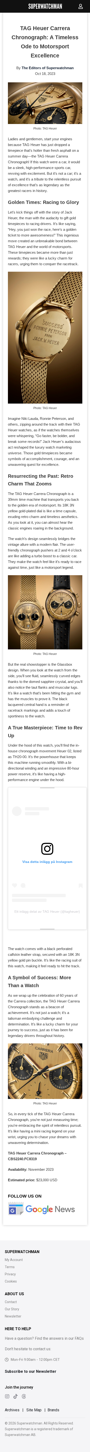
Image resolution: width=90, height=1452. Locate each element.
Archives (12, 1410)
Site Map (34, 1410)
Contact (11, 1302)
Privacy (10, 1274)
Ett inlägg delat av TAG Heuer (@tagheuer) (47, 911)
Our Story (12, 1309)
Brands (53, 1410)
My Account (14, 1260)
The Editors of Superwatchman (48, 68)
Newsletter (13, 1316)
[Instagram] (7, 1396)
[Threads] (24, 1396)
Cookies (11, 1281)
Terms (10, 1267)
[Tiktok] (15, 1396)
